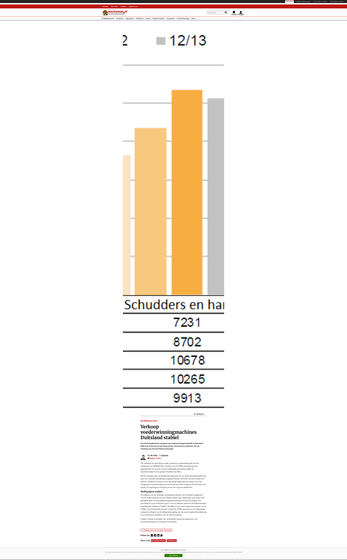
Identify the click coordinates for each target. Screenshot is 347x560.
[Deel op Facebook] (155, 535)
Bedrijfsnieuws (108, 18)
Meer (193, 18)
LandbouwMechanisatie (303, 2)
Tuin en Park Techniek (320, 2)
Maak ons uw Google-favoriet (157, 530)
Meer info (240, 552)
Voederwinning (183, 18)
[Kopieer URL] (161, 535)
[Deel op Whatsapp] (152, 535)
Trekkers (120, 18)
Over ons (114, 6)
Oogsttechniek (158, 18)
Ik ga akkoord (173, 555)
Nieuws (105, 6)
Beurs (148, 18)
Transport (170, 18)
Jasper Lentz (155, 458)
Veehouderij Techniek (336, 2)
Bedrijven (140, 18)
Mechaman (289, 2)
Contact (123, 6)
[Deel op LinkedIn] (158, 535)
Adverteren (133, 6)
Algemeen (130, 18)
